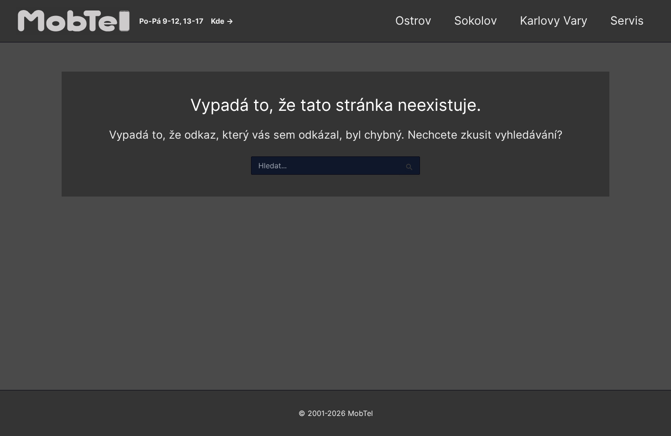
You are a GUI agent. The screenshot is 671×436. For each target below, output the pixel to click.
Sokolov (475, 20)
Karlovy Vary (553, 20)
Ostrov (413, 20)
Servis (627, 20)
